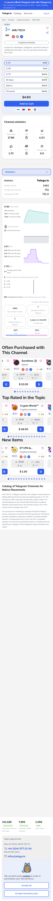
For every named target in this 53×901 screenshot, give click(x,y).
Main (4, 20)
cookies (26, 876)
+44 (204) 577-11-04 (20, 848)
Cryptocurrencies (23, 20)
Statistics (10, 172)
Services (28, 13)
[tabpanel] (26, 373)
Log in (46, 13)
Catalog (17, 13)
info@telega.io (16, 856)
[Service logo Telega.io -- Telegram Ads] (7, 13)
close (50, 2)
